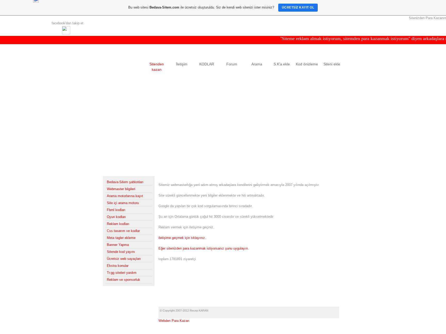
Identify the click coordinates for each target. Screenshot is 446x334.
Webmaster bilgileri (121, 189)
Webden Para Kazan (173, 321)
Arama (256, 64)
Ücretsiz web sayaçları (124, 259)
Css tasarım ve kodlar (123, 231)
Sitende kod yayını (121, 252)
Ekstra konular (118, 266)
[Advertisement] (223, 128)
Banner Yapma (118, 245)
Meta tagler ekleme (121, 238)
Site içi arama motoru (123, 203)
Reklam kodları (118, 224)
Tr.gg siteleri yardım (122, 273)
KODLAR (206, 64)
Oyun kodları (116, 217)
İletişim (181, 64)
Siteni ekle (331, 64)
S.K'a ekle (282, 64)
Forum (231, 64)
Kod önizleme (307, 64)
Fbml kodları (116, 210)
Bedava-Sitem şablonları (125, 182)
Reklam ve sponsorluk (123, 280)
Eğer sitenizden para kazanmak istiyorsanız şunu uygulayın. (203, 248)
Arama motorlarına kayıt (125, 196)
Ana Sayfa (131, 64)
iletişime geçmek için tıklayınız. (182, 238)
